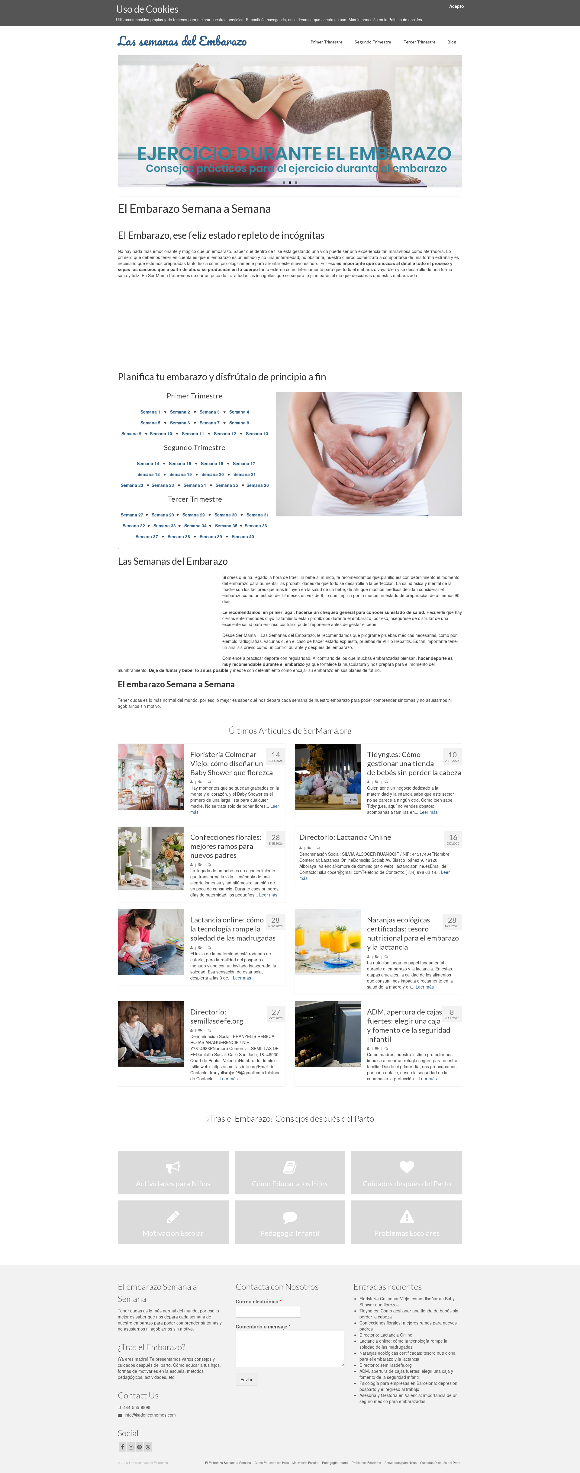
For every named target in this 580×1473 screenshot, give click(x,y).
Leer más (429, 812)
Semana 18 (148, 474)
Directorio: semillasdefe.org (385, 1365)
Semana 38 (179, 536)
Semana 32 (134, 525)
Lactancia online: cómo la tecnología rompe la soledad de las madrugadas (403, 1344)
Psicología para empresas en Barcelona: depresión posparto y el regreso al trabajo (408, 1386)
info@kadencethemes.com (150, 1415)
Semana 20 (212, 474)
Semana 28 (163, 515)
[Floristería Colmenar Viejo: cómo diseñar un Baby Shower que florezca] (151, 777)
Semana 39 (211, 536)
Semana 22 (132, 485)
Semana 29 (193, 515)
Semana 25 (227, 485)
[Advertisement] (290, 325)
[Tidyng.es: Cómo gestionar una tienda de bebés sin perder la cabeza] (328, 777)
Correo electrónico (259, 1302)
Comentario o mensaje (263, 1327)
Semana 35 (226, 525)
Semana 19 (180, 474)
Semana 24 (195, 485)
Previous (112, 121)
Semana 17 (244, 463)
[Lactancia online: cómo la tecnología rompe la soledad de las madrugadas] (151, 942)
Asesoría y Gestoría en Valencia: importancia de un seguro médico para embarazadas (408, 1398)
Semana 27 (132, 515)
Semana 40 (243, 536)
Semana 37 (147, 536)
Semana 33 (164, 525)
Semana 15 (180, 463)
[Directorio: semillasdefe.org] (151, 1034)
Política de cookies (405, 19)
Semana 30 (225, 515)
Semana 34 (195, 525)
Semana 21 (245, 474)
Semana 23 (163, 485)
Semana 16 (212, 463)
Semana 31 (257, 515)
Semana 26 (257, 485)
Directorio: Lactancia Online (385, 1335)
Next (467, 121)
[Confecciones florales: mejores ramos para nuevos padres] (151, 859)
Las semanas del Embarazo (182, 40)
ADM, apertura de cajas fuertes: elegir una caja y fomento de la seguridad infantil (406, 1374)
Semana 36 (256, 525)
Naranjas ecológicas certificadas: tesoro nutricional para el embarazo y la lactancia (407, 1356)
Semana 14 (148, 463)
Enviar (246, 1379)
